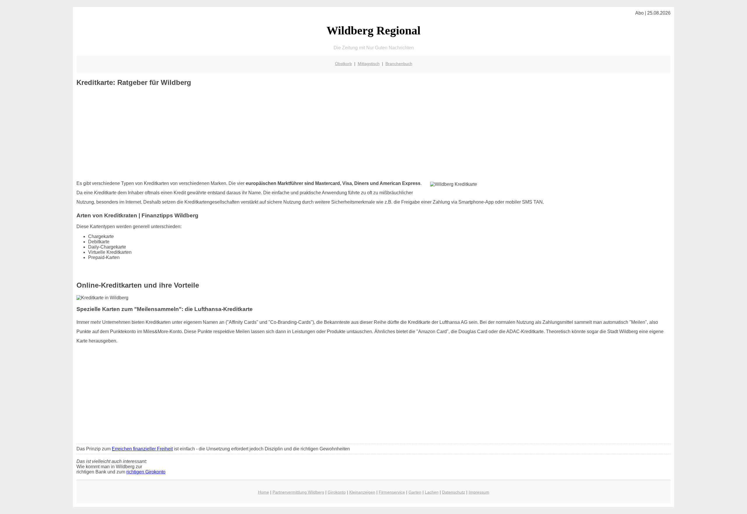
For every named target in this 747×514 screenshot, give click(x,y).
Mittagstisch (369, 63)
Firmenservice (392, 492)
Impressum (479, 492)
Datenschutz (453, 492)
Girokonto (337, 492)
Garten (415, 492)
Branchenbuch (398, 63)
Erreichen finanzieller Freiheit (142, 448)
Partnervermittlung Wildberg (298, 492)
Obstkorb (343, 63)
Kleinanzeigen (362, 492)
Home (263, 492)
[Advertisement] (373, 133)
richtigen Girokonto (145, 471)
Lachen (432, 492)
